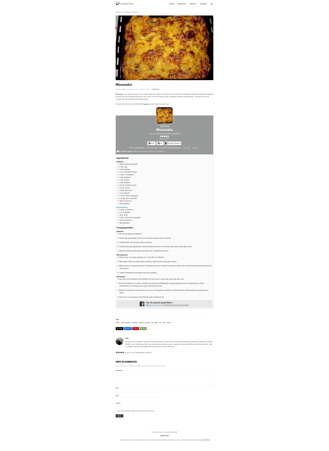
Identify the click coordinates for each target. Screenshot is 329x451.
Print (152, 143)
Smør (164, 322)
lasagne (146, 104)
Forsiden (118, 12)
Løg (152, 322)
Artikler (193, 4)
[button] (161, 136)
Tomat (169, 322)
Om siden (203, 4)
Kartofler (147, 322)
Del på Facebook (174, 143)
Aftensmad (126, 12)
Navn (117, 388)
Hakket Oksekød (125, 322)
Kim (124, 89)
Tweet (120, 328)
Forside (171, 4)
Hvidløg (141, 322)
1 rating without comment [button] (143, 352)
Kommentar (119, 370)
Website (118, 403)
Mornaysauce (122, 207)
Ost (160, 322)
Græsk (118, 322)
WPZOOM (174, 432)
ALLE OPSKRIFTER (204, 440)
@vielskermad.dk (156, 305)
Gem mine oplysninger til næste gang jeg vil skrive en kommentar (136, 411)
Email (117, 395)
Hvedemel (135, 322)
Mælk (156, 322)
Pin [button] (161, 143)
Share (128, 328)
